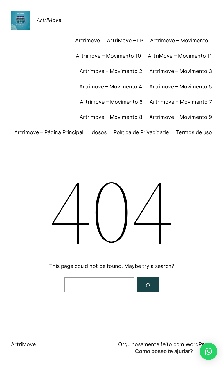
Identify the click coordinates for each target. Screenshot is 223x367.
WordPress (199, 344)
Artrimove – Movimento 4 (110, 86)
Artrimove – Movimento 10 (108, 56)
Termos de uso (194, 132)
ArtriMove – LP (125, 40)
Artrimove (87, 40)
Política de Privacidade (141, 132)
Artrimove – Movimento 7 (181, 102)
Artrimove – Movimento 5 (180, 86)
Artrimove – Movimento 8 (111, 117)
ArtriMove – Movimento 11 (180, 56)
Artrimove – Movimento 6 (111, 102)
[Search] (148, 284)
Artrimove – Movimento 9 (180, 117)
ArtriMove (49, 20)
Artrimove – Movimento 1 (181, 40)
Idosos (98, 132)
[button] (208, 351)
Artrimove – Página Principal (48, 132)
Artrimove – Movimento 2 (111, 71)
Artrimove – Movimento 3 (180, 71)
